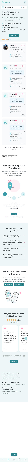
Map (15, 454)
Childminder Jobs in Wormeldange (11, 377)
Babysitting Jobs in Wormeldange (11, 373)
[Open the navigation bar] (25, 2)
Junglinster (14, 391)
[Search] (3, 7)
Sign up (14, 214)
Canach (18, 384)
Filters (24, 7)
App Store (9, 284)
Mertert (20, 391)
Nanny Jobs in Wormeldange (9, 375)
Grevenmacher (6, 384)
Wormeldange (5, 393)
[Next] (25, 338)
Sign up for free (14, 35)
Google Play (19, 284)
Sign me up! (14, 361)
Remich (13, 384)
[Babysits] (6, 2)
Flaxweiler (23, 384)
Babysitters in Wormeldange (9, 379)
